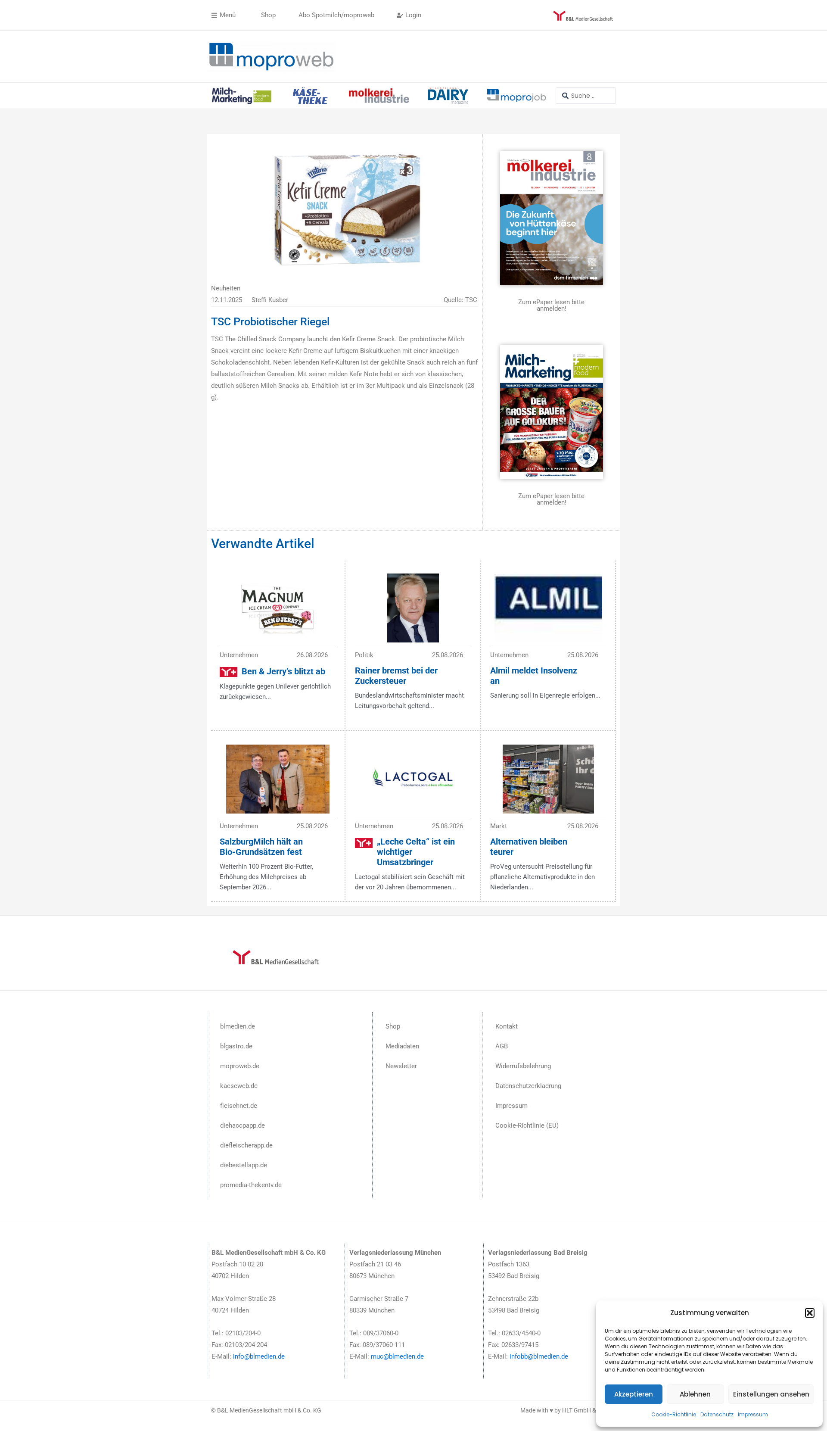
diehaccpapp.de (242, 1125)
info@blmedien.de (259, 1356)
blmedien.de (237, 1026)
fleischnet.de (238, 1106)
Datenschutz (717, 1414)
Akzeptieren (633, 1394)
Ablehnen (695, 1394)
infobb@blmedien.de (539, 1356)
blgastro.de (236, 1046)
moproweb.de (239, 1066)
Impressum (753, 1414)
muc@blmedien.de (397, 1356)
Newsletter (401, 1066)
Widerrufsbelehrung (523, 1066)
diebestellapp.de (243, 1165)
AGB (501, 1046)
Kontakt (506, 1026)
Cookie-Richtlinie (673, 1414)
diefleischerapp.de (246, 1145)
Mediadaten (402, 1046)
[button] (809, 1313)
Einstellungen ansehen (771, 1394)
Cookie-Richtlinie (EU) (527, 1125)
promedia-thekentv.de (251, 1185)
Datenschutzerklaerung (528, 1086)
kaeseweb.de (239, 1086)
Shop (393, 1026)
